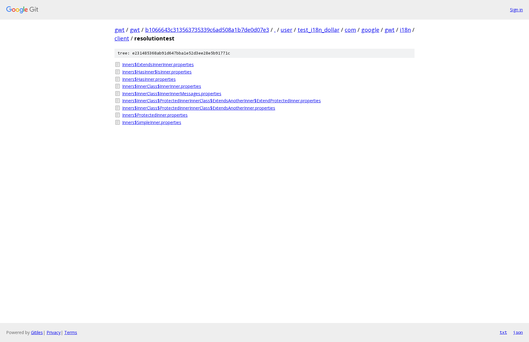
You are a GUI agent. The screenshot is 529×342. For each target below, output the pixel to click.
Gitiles (37, 332)
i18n (405, 29)
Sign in (516, 10)
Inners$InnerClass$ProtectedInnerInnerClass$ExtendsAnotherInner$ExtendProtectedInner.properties (221, 100)
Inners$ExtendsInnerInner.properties (158, 64)
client (121, 38)
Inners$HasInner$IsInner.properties (157, 72)
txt (503, 332)
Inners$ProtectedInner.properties (155, 115)
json (518, 332)
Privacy (54, 332)
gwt (119, 29)
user (286, 29)
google (370, 29)
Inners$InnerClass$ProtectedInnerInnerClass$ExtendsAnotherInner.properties (198, 108)
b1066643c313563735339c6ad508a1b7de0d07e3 (207, 29)
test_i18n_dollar (319, 29)
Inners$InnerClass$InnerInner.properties (161, 86)
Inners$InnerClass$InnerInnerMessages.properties (171, 93)
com (350, 29)
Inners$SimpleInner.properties (151, 122)
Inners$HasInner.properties (149, 79)
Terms (70, 332)
